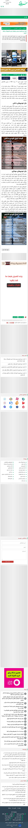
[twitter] (11, 323)
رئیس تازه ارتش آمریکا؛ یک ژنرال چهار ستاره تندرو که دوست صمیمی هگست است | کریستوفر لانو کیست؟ (14, 799)
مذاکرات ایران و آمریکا (17, 820)
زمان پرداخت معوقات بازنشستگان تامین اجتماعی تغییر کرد (14, 773)
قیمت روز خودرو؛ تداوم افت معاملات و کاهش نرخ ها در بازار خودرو (13, 374)
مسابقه (9, 808)
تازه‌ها (25, 689)
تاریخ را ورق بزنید (22, 470)
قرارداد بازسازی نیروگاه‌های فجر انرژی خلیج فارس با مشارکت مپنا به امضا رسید (14, 711)
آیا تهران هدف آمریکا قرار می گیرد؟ (18, 784)
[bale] (23, 400)
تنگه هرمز (7, 820)
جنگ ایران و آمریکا (20, 814)
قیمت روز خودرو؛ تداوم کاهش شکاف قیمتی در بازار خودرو (13, 367)
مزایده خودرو (23, 476)
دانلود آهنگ (10, 476)
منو (25, 17)
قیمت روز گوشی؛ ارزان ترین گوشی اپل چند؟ (15, 721)
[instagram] (4, 404)
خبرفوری (10, 822)
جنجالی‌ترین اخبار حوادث (8, 464)
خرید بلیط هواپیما (22, 474)
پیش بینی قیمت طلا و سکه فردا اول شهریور (15, 718)
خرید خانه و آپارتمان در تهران (7, 474)
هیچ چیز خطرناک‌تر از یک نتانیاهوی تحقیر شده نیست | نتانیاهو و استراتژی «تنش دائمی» (13, 795)
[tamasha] (23, 404)
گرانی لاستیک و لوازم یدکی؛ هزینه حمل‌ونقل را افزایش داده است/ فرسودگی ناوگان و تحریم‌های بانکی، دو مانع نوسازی (13, 698)
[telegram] (4, 400)
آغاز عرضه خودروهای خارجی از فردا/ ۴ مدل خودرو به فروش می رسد (13, 707)
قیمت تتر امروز (9, 470)
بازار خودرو (15, 317)
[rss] (3, 6)
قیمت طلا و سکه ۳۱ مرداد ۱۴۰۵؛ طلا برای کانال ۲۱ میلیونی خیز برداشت (14, 769)
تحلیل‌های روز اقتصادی (8, 462)
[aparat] (17, 400)
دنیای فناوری (10, 468)
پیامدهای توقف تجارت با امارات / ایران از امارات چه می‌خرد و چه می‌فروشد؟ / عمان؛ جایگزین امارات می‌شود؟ (13, 715)
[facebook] (7, 323)
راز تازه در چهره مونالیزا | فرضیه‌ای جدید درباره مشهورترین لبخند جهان (13, 803)
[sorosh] (11, 404)
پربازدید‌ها (25, 749)
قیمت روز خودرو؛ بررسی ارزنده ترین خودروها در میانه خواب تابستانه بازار (14, 360)
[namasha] (23, 408)
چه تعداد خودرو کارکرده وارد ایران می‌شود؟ (15, 724)
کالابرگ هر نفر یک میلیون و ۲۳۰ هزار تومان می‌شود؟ (13, 734)
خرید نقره (23, 480)
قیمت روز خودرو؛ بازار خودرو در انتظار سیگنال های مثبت (13, 370)
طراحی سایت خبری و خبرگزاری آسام (12, 825)
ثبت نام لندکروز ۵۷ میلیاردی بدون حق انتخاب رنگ (14, 741)
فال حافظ (4, 814)
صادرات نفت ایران (18, 818)
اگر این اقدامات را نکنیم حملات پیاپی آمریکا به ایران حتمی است (13, 786)
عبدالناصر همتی (8, 818)
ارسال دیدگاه (7, 561)
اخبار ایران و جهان (22, 468)
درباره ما (19, 808)
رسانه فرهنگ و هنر (22, 462)
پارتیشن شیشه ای (22, 478)
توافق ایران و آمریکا (8, 816)
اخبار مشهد (23, 464)
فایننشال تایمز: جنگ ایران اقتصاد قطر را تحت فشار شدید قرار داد (13, 727)
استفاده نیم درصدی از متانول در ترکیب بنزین (17, 777)
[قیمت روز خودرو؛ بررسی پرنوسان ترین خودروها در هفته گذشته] (13, 323)
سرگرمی (11, 814)
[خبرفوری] (20, 3)
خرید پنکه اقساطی (22, 472)
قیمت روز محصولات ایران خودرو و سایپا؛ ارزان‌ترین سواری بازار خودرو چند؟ (13, 737)
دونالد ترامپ (18, 816)
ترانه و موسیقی (9, 466)
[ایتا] (17, 404)
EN (6, 4)
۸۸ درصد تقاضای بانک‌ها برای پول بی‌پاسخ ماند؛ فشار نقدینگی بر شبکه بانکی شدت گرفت (13, 693)
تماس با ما (14, 808)
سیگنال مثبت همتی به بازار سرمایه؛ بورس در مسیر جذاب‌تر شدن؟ (14, 744)
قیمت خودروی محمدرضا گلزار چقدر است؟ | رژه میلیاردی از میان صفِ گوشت (13, 759)
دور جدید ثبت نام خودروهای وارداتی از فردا (15, 731)
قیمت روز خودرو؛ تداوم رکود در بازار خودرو (16, 364)
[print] (23, 75)
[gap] (4, 408)
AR (8, 4)
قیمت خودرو (21, 317)
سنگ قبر (10, 472)
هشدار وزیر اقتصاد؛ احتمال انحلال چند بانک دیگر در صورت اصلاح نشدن (14, 703)
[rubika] (11, 400)
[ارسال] (21, 75)
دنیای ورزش (23, 466)
